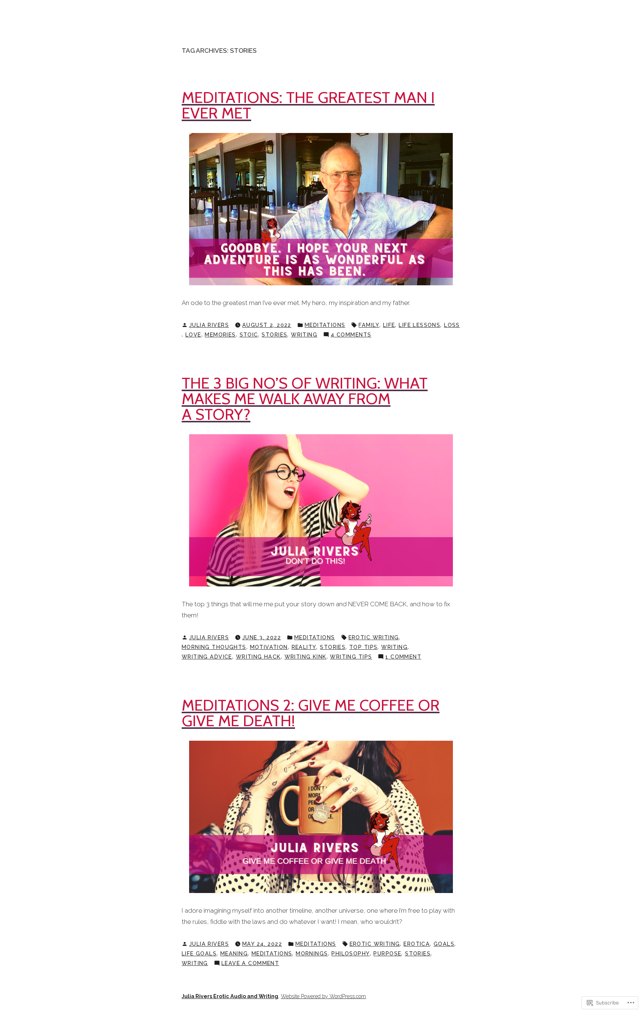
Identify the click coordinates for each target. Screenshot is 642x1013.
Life (389, 325)
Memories (220, 335)
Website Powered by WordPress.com (323, 996)
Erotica (416, 944)
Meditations (325, 325)
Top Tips (363, 647)
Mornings (312, 954)
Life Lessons (419, 325)
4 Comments (351, 335)
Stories (274, 335)
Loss (452, 325)
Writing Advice (207, 657)
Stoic (249, 335)
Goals (444, 944)
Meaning (234, 954)
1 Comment (403, 657)
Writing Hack (258, 657)
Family (369, 325)
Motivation (269, 647)
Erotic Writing (373, 637)
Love (193, 335)
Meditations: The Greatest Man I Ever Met (308, 105)
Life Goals (199, 954)
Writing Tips (351, 657)
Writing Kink (306, 657)
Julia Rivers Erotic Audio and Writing (230, 996)
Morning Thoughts (214, 647)
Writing (304, 335)
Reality (304, 647)
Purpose (387, 954)
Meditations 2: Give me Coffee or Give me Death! (311, 712)
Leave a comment (250, 964)
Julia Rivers (209, 325)
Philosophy (350, 954)
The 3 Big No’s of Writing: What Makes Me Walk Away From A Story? (305, 398)
